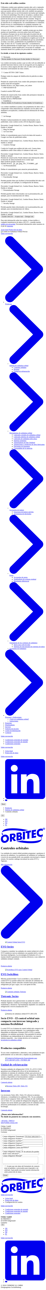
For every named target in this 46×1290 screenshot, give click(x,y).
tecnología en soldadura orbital (11, 1040)
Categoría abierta (6, 1082)
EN (6, 821)
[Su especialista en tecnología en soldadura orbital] (23, 843)
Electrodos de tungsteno (22, 446)
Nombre (12, 1139)
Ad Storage (7, 116)
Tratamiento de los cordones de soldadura (23, 643)
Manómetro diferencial (21, 581)
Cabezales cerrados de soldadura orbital (27, 435)
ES (3, 815)
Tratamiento (13, 1136)
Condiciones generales (12, 744)
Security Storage (9, 203)
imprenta (10, 226)
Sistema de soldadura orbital (18, 365)
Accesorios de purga (20, 577)
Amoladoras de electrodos (22, 514)
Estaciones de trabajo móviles (24, 512)
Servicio (8, 727)
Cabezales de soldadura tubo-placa (25, 439)
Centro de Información (12, 731)
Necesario (6, 57)
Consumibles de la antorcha (23, 448)
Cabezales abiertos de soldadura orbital (27, 437)
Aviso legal (4, 230)
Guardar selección (7, 216)
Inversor (16, 369)
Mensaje (12, 1156)
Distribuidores (10, 725)
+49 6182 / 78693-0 (7, 1121)
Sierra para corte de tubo (22, 645)
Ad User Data (8, 131)
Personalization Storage (11, 190)
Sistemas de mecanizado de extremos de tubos (29, 647)
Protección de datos (15, 230)
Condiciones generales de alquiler (16, 742)
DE (6, 819)
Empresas (8, 723)
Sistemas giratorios (20, 441)
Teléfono (12, 1145)
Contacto (8, 733)
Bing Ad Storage (9, 129)
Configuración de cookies (13, 1202)
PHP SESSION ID (9, 88)
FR (6, 823)
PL (6, 825)
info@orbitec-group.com (9, 1123)
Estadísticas (7, 101)
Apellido (12, 1141)
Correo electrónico (16, 1147)
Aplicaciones (13, 721)
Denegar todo (29, 216)
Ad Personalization (9, 166)
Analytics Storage (9, 145)
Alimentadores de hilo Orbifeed (24, 442)
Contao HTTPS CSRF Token (13, 72)
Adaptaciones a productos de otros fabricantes (29, 444)
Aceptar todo (19, 216)
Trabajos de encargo (12, 729)
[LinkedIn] (25, 798)
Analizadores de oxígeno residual (25, 579)
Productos (8, 808)
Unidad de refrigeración (22, 371)
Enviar (5, 1175)
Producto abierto (6, 966)
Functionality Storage (10, 177)
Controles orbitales (20, 367)
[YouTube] (6, 800)
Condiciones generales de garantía (16, 740)
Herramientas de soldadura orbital (20, 433)
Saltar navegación (7, 233)
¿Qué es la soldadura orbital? (19, 719)
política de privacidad (8, 224)
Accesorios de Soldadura (17, 648)
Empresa (12, 1143)
